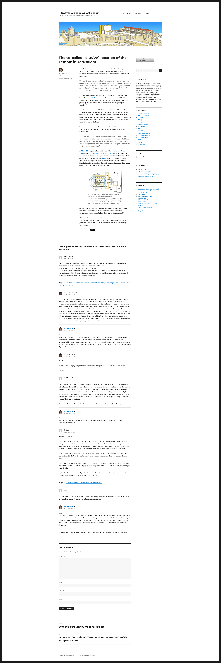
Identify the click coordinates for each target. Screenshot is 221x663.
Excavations (141, 117)
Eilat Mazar (96, 153)
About (129, 13)
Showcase (137, 13)
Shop (147, 13)
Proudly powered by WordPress (86, 655)
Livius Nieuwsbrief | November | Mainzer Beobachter (84, 482)
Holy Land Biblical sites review (146, 200)
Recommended (142, 132)
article (98, 69)
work (104, 158)
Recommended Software (144, 137)
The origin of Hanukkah (144, 171)
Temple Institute (142, 211)
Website (62, 599)
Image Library (157, 15)
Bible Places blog (142, 192)
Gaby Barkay (113, 151)
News (139, 128)
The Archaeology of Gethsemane (147, 173)
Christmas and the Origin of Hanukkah (148, 175)
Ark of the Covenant (143, 114)
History (140, 119)
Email (61, 590)
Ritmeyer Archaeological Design (79, 12)
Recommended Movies (144, 135)
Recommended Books (144, 133)
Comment (63, 556)
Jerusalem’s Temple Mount (145, 176)
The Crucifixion (142, 169)
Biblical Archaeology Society (145, 196)
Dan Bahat (112, 153)
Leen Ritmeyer (63, 73)
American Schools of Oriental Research (148, 189)
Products (140, 130)
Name (61, 582)
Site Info (140, 143)
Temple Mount (69, 78)
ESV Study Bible (142, 198)
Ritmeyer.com (141, 209)
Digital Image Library (143, 115)
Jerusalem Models (143, 124)
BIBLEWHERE (141, 194)
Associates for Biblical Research (146, 191)
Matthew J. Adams (98, 98)
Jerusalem (62, 78)
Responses (141, 141)
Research (140, 139)
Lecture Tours (141, 126)
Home (122, 13)
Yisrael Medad (86, 151)
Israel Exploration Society (145, 207)
